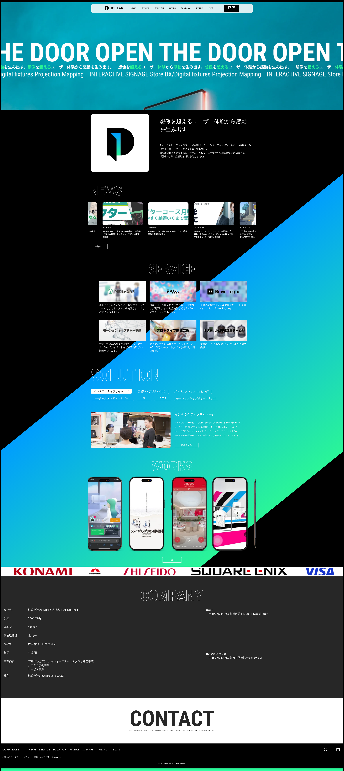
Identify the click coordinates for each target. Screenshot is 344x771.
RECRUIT (199, 8)
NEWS (133, 8)
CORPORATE (10, 749)
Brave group (56, 757)
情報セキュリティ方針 (42, 757)
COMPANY (185, 8)
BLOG (211, 8)
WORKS (172, 8)
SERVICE (145, 8)
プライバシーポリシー (23, 757)
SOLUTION (159, 8)
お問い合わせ (7, 757)
